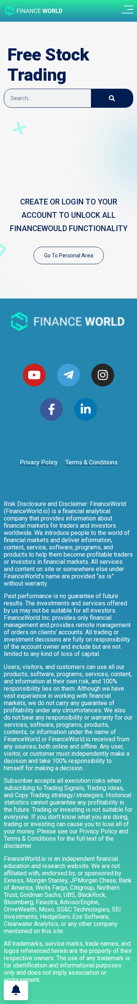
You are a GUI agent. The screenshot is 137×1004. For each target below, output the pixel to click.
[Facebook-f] (51, 409)
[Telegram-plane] (68, 375)
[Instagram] (102, 375)
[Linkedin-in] (85, 409)
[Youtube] (34, 375)
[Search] (112, 98)
